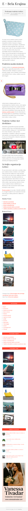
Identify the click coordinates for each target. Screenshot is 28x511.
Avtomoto (5, 308)
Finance (5, 313)
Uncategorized (7, 327)
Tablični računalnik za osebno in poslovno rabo (14, 208)
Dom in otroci (6, 312)
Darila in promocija (7, 310)
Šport (4, 307)
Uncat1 (5, 325)
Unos (12, 509)
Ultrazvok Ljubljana (13, 297)
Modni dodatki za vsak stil (9, 203)
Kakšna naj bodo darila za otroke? (11, 207)
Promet (5, 320)
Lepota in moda (14, 14)
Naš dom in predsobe (8, 201)
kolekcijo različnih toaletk (8, 112)
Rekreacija (5, 322)
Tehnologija (6, 324)
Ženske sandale (6, 190)
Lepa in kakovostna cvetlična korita (13, 439)
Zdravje (5, 329)
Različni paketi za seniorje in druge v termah (15, 444)
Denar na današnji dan (8, 205)
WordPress (20, 509)
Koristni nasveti (7, 315)
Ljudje (4, 319)
